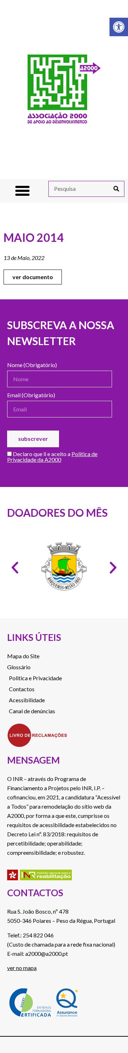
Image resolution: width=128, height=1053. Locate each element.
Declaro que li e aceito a (52, 457)
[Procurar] (116, 188)
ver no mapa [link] (22, 967)
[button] (22, 191)
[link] (119, 27)
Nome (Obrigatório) (32, 365)
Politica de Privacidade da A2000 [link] (52, 456)
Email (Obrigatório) (31, 395)
